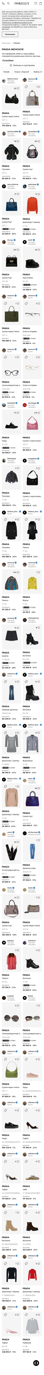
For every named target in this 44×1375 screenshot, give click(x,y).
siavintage (32, 403)
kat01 (30, 240)
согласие (6, 27)
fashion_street (13, 511)
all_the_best (33, 832)
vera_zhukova (12, 184)
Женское (6, 43)
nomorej (10, 563)
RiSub (30, 996)
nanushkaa (32, 131)
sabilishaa (32, 184)
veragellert (32, 459)
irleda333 (11, 403)
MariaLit (10, 941)
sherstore (32, 941)
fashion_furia (12, 79)
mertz (30, 778)
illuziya (10, 240)
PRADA (5, 113)
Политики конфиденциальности (17, 22)
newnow (31, 79)
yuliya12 (10, 996)
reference (11, 674)
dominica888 (12, 131)
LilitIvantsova (33, 618)
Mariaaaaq (11, 458)
